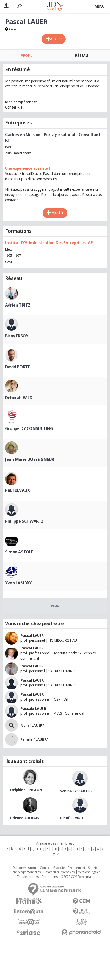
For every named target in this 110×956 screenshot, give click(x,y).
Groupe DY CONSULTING (29, 428)
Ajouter (56, 38)
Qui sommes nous (24, 868)
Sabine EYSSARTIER (76, 791)
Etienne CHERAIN (24, 817)
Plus (55, 605)
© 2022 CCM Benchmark (76, 877)
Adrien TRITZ (17, 305)
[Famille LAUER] (11, 739)
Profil (26, 55)
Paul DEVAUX (17, 490)
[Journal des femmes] (29, 901)
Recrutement (76, 868)
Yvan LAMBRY (18, 583)
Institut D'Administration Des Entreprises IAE (48, 242)
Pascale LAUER (33, 708)
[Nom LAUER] (11, 725)
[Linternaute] (29, 911)
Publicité (59, 868)
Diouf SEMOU (71, 817)
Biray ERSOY (16, 336)
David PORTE (17, 367)
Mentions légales (89, 872)
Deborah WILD (18, 397)
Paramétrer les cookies (59, 872)
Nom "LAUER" (32, 725)
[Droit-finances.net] (81, 911)
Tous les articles (27, 877)
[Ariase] (29, 932)
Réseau (81, 55)
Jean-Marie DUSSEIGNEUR (29, 459)
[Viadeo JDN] (81, 922)
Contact (45, 868)
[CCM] (81, 901)
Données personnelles (25, 872)
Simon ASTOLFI (20, 552)
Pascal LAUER (32, 635)
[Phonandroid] (81, 932)
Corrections (49, 877)
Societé (93, 868)
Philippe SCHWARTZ (24, 521)
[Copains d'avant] (29, 922)
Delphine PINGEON (26, 789)
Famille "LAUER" (34, 739)
